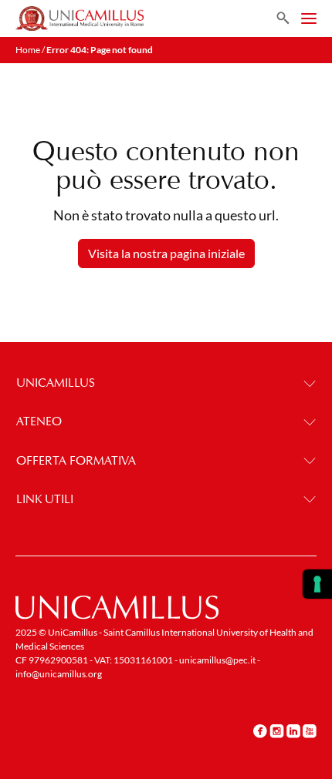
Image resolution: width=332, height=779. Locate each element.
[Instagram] (276, 730)
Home (27, 49)
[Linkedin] (293, 730)
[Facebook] (260, 730)
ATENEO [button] (39, 421)
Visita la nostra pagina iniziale (166, 253)
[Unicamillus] (79, 18)
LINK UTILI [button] (44, 499)
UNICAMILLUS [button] (55, 382)
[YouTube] (310, 730)
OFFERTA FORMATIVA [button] (76, 460)
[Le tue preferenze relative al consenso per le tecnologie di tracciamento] (317, 584)
